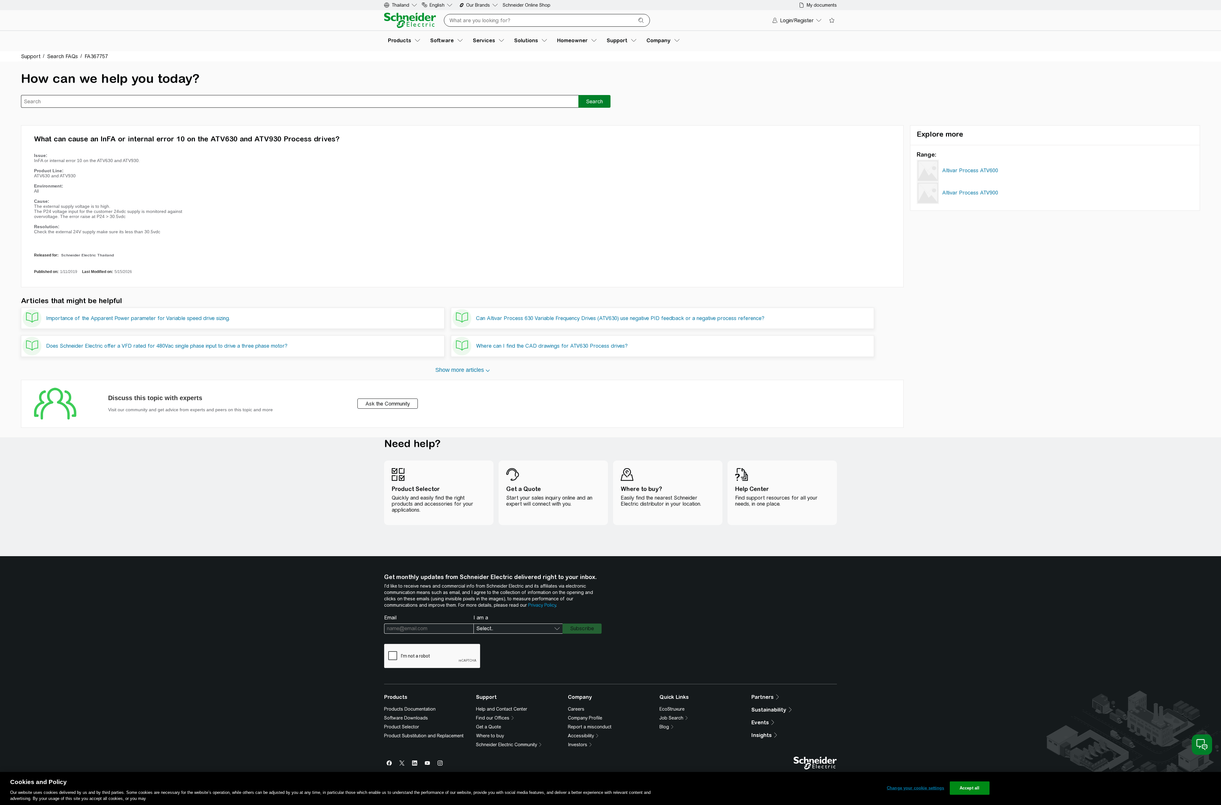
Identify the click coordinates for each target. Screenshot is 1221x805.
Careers (576, 709)
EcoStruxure (672, 709)
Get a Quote (488, 726)
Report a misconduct (589, 726)
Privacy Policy (542, 605)
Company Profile (585, 717)
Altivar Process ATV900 (970, 193)
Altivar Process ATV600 (970, 170)
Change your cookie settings (915, 788)
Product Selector (401, 726)
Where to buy (490, 735)
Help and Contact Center (501, 709)
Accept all (969, 788)
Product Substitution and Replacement (424, 735)
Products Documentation (410, 709)
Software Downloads (406, 717)
